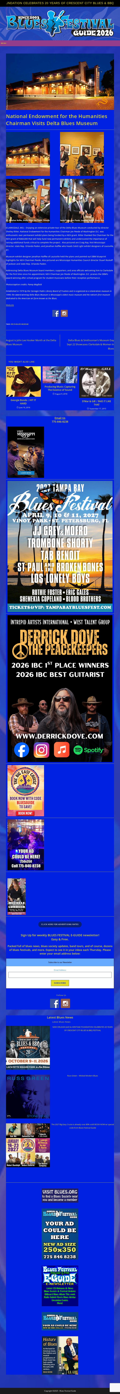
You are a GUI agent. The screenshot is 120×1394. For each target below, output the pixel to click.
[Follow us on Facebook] (55, 313)
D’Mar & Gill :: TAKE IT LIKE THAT (96, 403)
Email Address (60, 970)
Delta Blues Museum (19, 324)
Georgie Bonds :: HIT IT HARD (23, 401)
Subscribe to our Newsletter (60, 962)
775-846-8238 (60, 421)
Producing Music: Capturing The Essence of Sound (60, 388)
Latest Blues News (60, 1017)
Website (10, 305)
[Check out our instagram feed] (64, 313)
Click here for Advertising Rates (60, 924)
